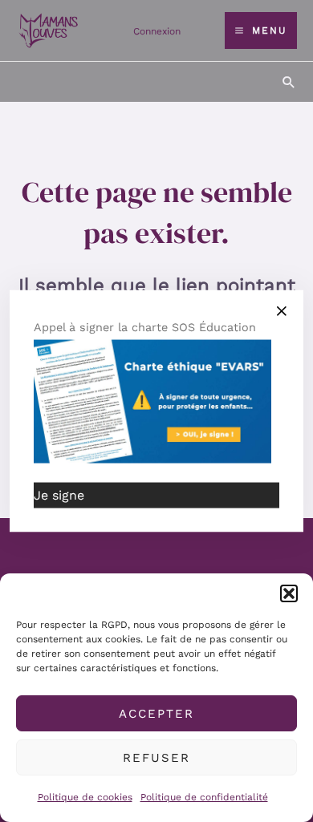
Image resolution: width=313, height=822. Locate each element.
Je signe (59, 495)
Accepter (156, 714)
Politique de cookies (85, 797)
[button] (289, 593)
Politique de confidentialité (204, 797)
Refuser (156, 758)
